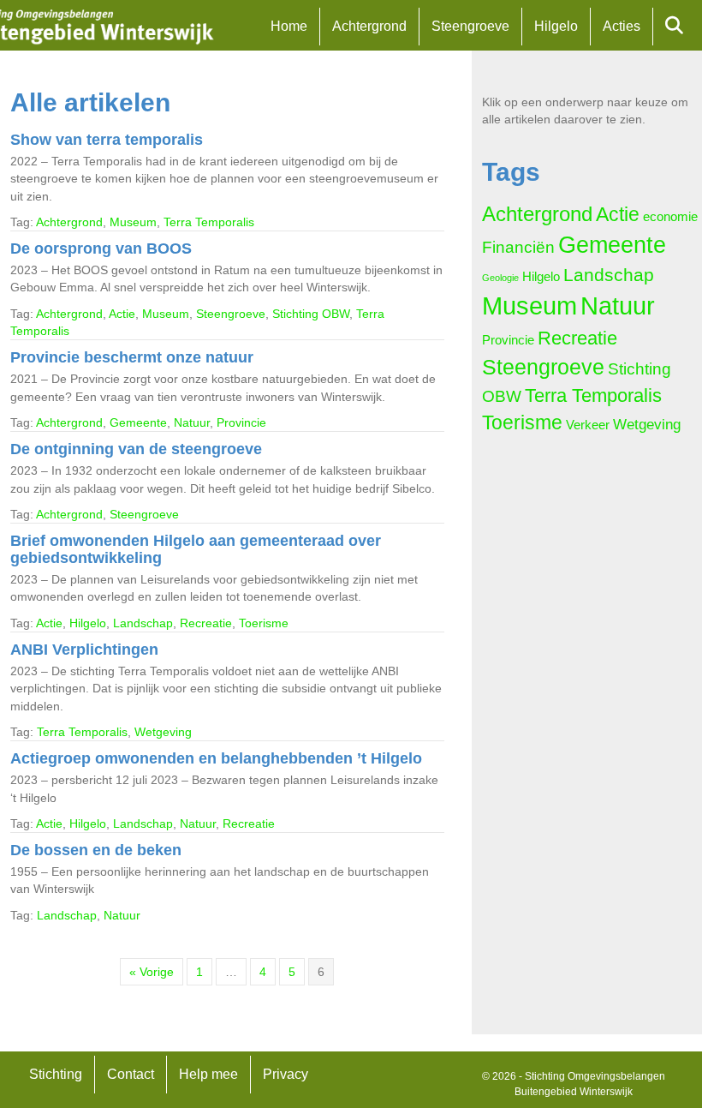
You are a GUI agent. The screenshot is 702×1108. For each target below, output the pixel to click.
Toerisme (264, 623)
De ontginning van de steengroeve (136, 449)
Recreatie (206, 623)
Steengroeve (470, 26)
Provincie (241, 422)
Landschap (143, 623)
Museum (133, 222)
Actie (122, 313)
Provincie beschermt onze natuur (131, 357)
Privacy (285, 1074)
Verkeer (588, 425)
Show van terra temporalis (106, 139)
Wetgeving (163, 732)
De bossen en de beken (95, 850)
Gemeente (138, 422)
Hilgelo (556, 26)
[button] (677, 26)
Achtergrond (369, 26)
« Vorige (151, 972)
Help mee (208, 1074)
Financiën (518, 247)
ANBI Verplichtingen (84, 649)
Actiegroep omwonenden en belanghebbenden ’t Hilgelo (216, 758)
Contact (130, 1074)
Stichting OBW (310, 313)
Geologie (500, 278)
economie (670, 217)
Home (289, 26)
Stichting (55, 1074)
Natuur (192, 422)
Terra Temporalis (209, 222)
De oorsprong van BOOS (101, 248)
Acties (621, 26)
